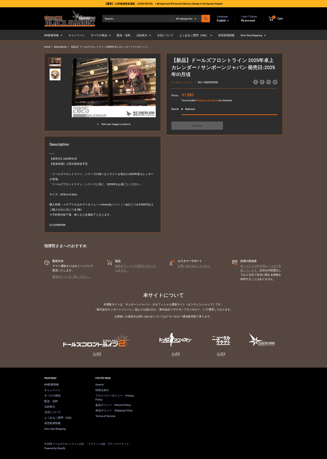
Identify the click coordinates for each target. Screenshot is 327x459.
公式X (97, 354)
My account (248, 20)
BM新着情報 (51, 35)
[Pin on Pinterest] (262, 81)
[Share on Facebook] (255, 81)
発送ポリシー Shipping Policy (114, 410)
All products (60, 46)
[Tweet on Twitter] (268, 81)
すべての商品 (99, 35)
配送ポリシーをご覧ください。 (71, 276)
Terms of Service (105, 415)
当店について (165, 35)
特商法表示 (102, 390)
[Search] (205, 18)
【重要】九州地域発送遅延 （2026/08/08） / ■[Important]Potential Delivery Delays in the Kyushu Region (163, 3)
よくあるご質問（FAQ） (193, 35)
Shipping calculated (207, 100)
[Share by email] (275, 81)
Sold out (197, 125)
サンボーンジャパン (182, 82)
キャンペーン (76, 35)
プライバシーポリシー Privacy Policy (114, 397)
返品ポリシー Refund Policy (113, 404)
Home (47, 46)
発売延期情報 (226, 35)
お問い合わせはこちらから (194, 265)
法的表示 (141, 35)
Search (99, 384)
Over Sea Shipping (251, 35)
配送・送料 (123, 35)
